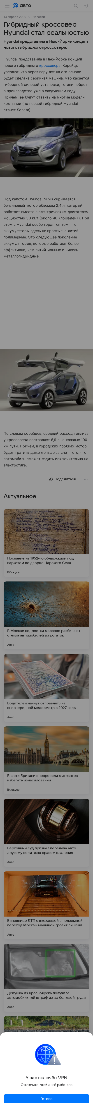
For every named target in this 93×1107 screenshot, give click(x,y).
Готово (46, 1099)
